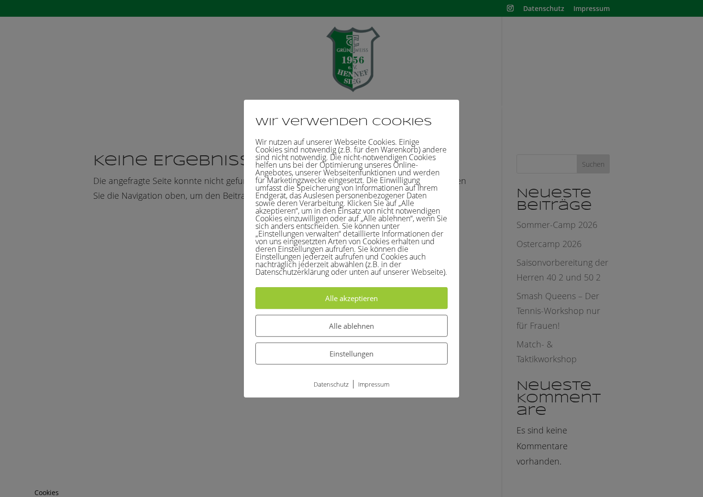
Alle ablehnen (351, 326)
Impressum (373, 384)
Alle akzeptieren (351, 298)
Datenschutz (331, 384)
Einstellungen (351, 353)
